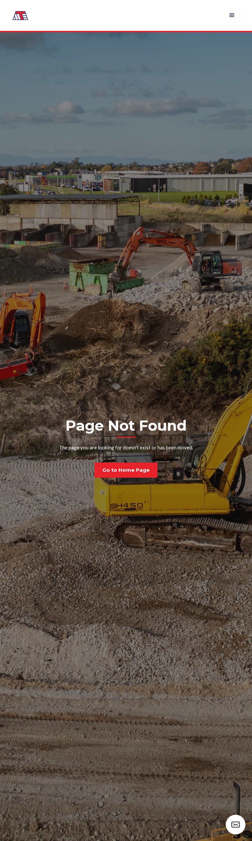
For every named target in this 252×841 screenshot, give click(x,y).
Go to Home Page (126, 470)
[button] (232, 15)
